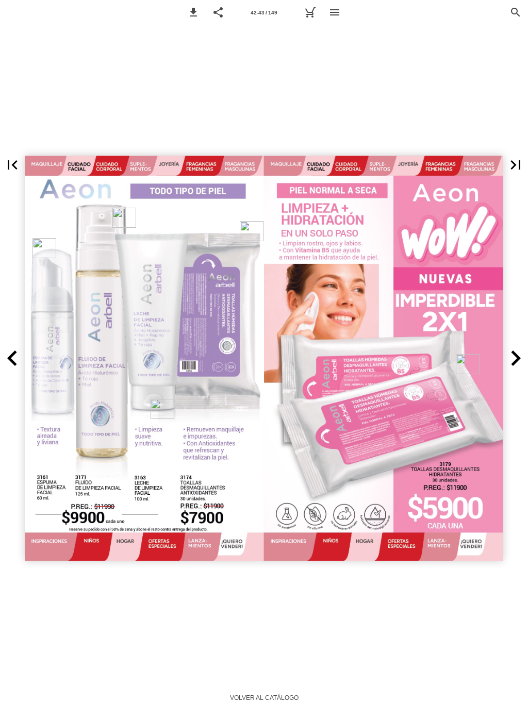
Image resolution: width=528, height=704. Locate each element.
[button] (193, 12)
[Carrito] (310, 12)
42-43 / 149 (264, 12)
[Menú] (334, 12)
